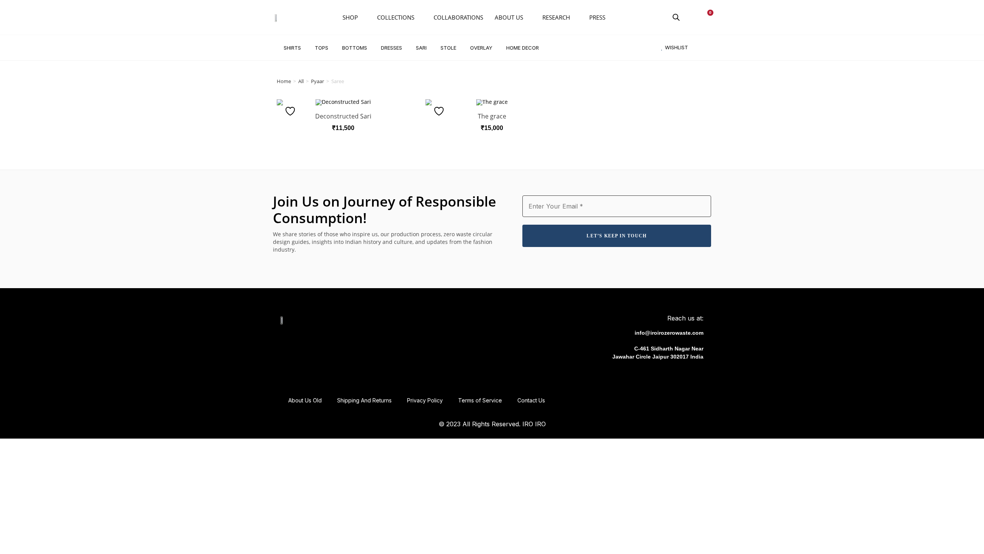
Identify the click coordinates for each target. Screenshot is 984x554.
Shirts (292, 48)
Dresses (391, 48)
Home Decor (522, 48)
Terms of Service (480, 400)
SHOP (350, 17)
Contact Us (531, 400)
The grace (492, 116)
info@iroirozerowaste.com (669, 333)
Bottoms (354, 48)
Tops (321, 48)
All (301, 81)
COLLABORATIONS (458, 17)
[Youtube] (679, 376)
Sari (421, 48)
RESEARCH (556, 17)
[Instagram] (663, 376)
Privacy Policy (425, 400)
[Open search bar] (676, 17)
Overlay (481, 48)
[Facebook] (647, 376)
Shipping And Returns (364, 400)
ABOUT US (509, 17)
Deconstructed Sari (343, 116)
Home (284, 81)
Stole (448, 48)
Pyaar (317, 81)
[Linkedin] (695, 376)
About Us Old (305, 400)
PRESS (597, 17)
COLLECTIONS (395, 17)
